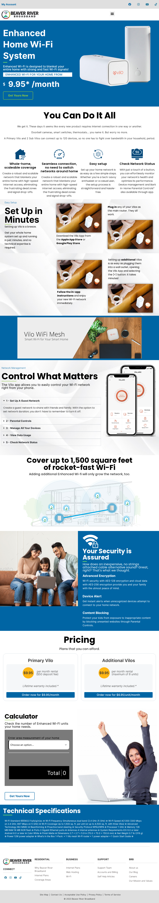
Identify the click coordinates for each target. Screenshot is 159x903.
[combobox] (38, 744)
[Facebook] (130, 4)
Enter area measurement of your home (33, 738)
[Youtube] (147, 4)
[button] (112, 13)
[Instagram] (138, 4)
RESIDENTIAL (42, 859)
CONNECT (9, 869)
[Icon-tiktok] (156, 4)
